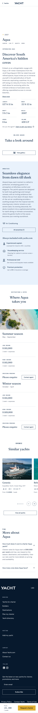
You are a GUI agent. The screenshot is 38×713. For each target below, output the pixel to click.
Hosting (5, 630)
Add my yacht (7, 635)
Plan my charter (8, 614)
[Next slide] (34, 504)
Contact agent (28, 377)
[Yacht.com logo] (8, 588)
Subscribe (19, 692)
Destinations (7, 610)
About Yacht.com (8, 652)
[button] (13, 477)
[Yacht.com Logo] (19, 3)
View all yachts (20, 513)
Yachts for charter (9, 602)
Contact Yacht (19, 702)
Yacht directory (8, 618)
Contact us (6, 656)
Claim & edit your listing (24, 127)
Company (5, 648)
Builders (5, 606)
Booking (5, 597)
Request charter (26, 708)
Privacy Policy (6, 702)
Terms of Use (32, 702)
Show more (6, 96)
